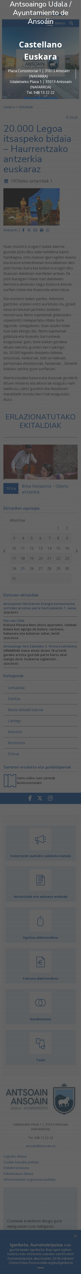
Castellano (40, 44)
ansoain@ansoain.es (40, 97)
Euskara (40, 56)
